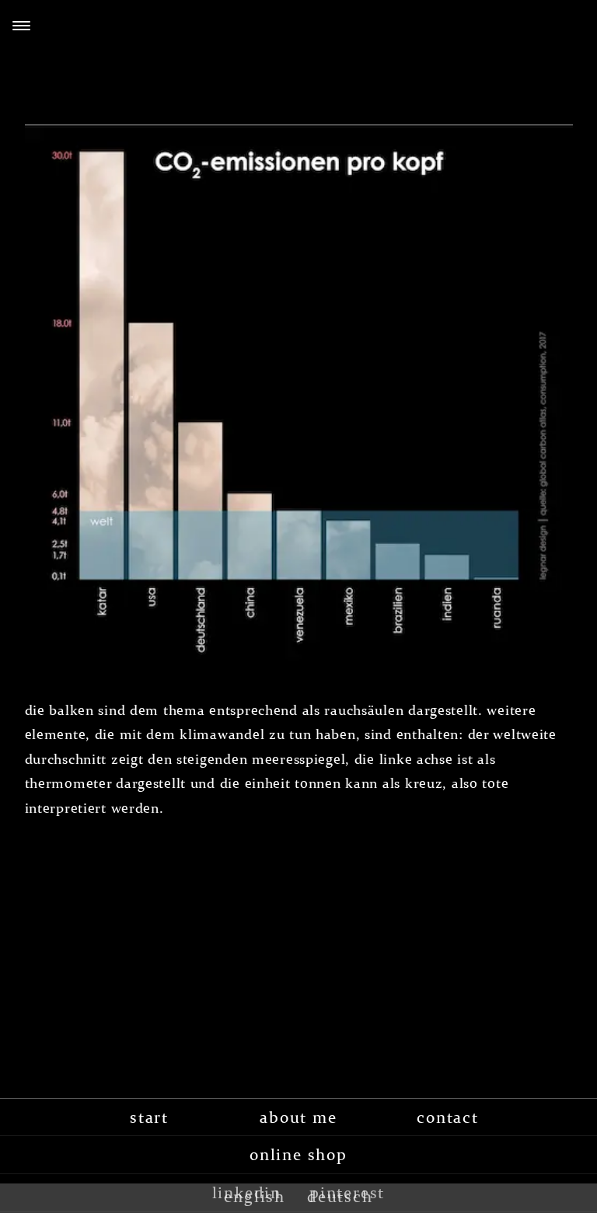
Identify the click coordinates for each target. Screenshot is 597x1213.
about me (298, 1117)
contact (448, 1117)
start (149, 1117)
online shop (298, 1154)
